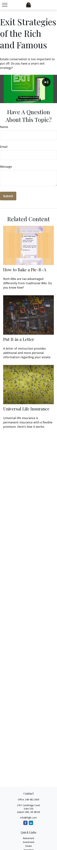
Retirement (28, 838)
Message (6, 166)
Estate (28, 845)
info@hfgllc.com (28, 817)
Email (3, 147)
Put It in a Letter (18, 339)
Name (4, 127)
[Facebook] (25, 823)
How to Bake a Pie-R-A (24, 269)
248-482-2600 (32, 799)
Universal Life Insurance (26, 409)
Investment (28, 842)
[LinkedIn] (31, 823)
